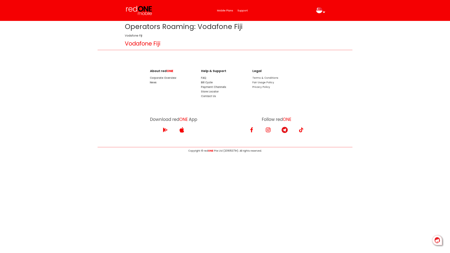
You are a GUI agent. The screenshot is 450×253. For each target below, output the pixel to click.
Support (242, 10)
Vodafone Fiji (142, 43)
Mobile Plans (225, 10)
